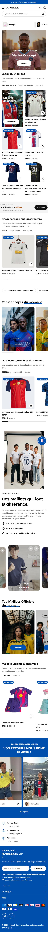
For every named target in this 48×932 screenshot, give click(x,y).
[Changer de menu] (3, 7)
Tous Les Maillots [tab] (26, 85)
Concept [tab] (39, 85)
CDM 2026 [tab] (6, 372)
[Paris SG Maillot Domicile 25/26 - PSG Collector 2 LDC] (12, 172)
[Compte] (40, 7)
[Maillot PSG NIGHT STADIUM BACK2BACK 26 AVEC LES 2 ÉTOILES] (35, 172)
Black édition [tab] (14, 230)
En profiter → (41, 207)
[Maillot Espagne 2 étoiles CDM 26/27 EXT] (35, 103)
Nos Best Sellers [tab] (9, 85)
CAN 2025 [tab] (17, 372)
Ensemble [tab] (6, 675)
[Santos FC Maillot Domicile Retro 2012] (18, 251)
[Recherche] (42, 13)
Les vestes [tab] (27, 230)
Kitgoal (12, 925)
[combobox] (24, 14)
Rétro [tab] (4, 230)
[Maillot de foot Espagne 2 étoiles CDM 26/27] (12, 139)
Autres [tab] (27, 372)
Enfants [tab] (16, 675)
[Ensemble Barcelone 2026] (18, 700)
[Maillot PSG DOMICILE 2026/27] (35, 139)
